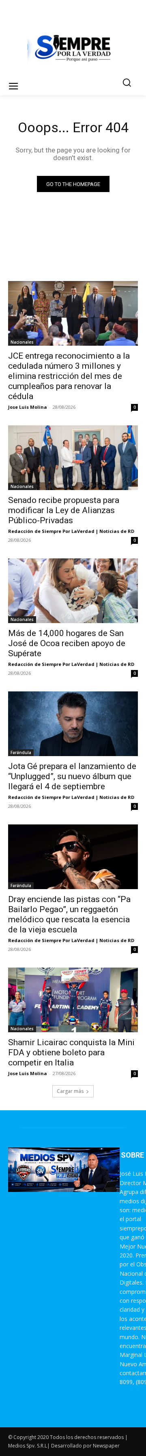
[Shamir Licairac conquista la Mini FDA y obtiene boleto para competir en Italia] (73, 1000)
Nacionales (22, 342)
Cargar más (70, 1091)
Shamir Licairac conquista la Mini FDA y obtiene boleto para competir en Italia (71, 1052)
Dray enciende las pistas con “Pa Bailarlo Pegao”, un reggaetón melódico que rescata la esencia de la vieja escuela (69, 914)
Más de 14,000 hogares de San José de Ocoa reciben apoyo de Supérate (66, 643)
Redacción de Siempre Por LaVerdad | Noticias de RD (71, 531)
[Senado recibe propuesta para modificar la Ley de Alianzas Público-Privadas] (73, 457)
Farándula (21, 752)
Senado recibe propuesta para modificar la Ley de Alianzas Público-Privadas (63, 510)
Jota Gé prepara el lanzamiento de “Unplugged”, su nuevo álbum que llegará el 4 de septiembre (72, 776)
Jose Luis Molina (27, 407)
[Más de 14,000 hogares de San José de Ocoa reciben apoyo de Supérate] (73, 590)
